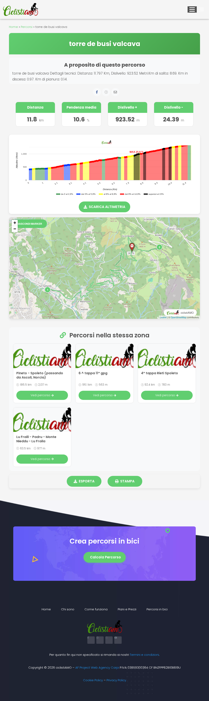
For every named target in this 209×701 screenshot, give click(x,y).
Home (13, 27)
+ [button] (14, 222)
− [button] (14, 228)
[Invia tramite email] (115, 92)
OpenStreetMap (178, 317)
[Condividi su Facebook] (97, 92)
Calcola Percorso (105, 557)
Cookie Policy (93, 680)
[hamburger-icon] (192, 9)
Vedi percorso (40, 395)
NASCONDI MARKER (29, 224)
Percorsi (26, 27)
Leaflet (163, 317)
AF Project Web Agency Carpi (97, 667)
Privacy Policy (116, 680)
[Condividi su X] (106, 92)
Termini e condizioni (144, 655)
